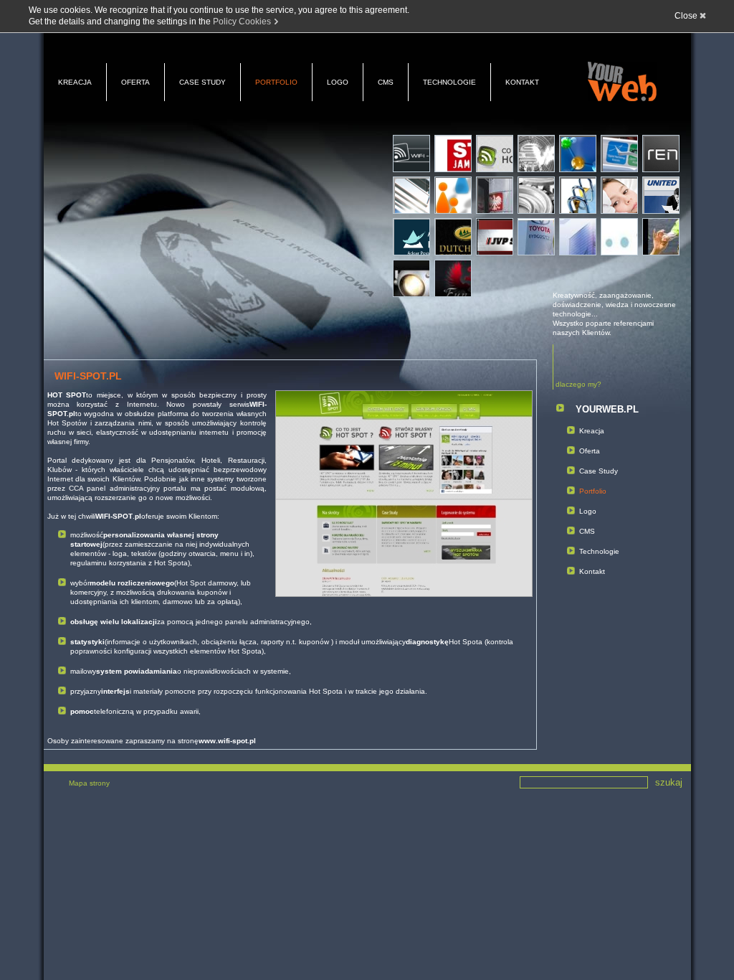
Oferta (135, 82)
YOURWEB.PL (607, 409)
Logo (337, 82)
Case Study (202, 82)
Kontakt (522, 82)
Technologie (449, 82)
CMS (386, 82)
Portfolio (276, 82)
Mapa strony (89, 783)
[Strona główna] (622, 81)
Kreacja (75, 82)
